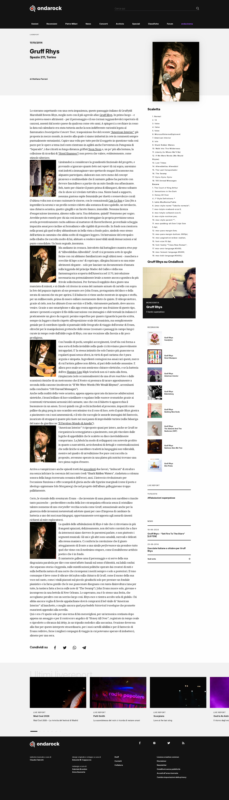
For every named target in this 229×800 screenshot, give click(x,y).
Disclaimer (161, 761)
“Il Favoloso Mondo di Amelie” (75, 423)
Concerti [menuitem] (103, 24)
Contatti (118, 761)
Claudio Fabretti (37, 760)
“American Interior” (122, 132)
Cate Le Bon (115, 200)
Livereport (34, 34)
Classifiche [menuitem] (153, 24)
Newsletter (162, 765)
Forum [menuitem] (170, 24)
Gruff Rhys (106, 115)
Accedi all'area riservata (167, 773)
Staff (116, 757)
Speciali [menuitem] (136, 24)
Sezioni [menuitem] (34, 24)
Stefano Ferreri (40, 79)
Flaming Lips (74, 372)
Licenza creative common (168, 757)
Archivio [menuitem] (120, 24)
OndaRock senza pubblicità (168, 769)
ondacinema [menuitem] (187, 24)
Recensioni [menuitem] (52, 24)
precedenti (89, 469)
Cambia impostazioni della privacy (171, 777)
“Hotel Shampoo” (68, 153)
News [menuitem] (88, 24)
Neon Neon (94, 149)
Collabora (118, 765)
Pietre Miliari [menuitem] (71, 24)
